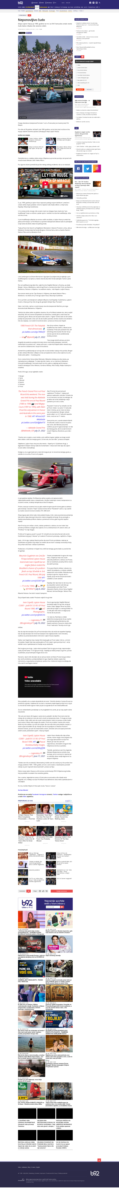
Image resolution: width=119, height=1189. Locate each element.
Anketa (77, 57)
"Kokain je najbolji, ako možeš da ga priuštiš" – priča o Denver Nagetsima (36, 863)
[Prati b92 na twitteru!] (93, 3)
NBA (40, 11)
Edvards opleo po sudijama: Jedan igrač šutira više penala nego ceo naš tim (88, 150)
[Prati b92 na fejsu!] (90, 3)
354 (77, 28)
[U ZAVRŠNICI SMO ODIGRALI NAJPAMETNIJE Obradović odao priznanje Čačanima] (27, 1118)
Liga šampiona (29, 11)
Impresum (42, 1173)
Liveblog (75, 11)
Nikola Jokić (45, 11)
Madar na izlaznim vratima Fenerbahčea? (87, 110)
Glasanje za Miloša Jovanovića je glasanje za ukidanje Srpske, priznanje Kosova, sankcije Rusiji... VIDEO (88, 208)
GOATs (70, 11)
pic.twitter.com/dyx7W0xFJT (33, 331)
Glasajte (80, 89)
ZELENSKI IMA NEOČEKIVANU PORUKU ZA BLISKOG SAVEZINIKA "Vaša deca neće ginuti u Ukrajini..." (46, 1123)
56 (76, 44)
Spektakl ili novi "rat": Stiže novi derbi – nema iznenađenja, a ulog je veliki (64, 872)
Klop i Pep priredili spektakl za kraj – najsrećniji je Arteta (85, 48)
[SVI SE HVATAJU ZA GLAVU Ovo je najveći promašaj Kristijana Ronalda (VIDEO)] (64, 1140)
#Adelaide (41, 419)
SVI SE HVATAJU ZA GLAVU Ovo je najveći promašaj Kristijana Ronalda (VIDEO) (63, 1145)
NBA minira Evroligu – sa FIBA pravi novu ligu (87, 227)
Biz (49, 7)
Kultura (70, 7)
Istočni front (30, 7)
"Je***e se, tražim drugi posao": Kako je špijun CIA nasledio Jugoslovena (36, 880)
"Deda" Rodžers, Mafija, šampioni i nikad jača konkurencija (36, 140)
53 (76, 50)
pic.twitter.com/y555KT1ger (33, 580)
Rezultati (89, 89)
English (68, 2)
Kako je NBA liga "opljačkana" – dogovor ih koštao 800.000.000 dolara (36, 854)
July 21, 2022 (40, 337)
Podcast (35, 2)
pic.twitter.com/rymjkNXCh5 (33, 614)
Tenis (57, 11)
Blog (63, 2)
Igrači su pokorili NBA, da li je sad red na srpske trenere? (64, 863)
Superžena (77, 7)
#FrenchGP (40, 416)
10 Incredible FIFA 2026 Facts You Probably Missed (44, 839)
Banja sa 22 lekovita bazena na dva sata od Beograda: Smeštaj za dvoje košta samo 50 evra (87, 202)
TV (55, 2)
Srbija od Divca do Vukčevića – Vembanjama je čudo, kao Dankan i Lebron (64, 855)
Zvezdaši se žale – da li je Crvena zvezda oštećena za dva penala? (87, 37)
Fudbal (23, 11)
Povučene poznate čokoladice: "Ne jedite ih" (88, 224)
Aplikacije (49, 2)
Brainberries (27, 821)
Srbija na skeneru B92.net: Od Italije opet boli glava (64, 139)
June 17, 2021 (39, 756)
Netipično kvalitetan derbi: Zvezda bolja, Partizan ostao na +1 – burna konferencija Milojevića (87, 24)
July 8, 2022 (40, 588)
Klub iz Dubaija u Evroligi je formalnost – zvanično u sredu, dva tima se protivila (86, 113)
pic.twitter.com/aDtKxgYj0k (34, 748)
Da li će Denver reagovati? (64, 878)
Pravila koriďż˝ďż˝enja (51, 1173)
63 (76, 40)
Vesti (19, 11)
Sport (37, 7)
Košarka (36, 11)
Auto (85, 7)
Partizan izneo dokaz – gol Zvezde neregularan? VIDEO (85, 31)
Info (23, 7)
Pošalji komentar (62, 891)
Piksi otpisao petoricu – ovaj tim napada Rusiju (88, 43)
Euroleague (52, 11)
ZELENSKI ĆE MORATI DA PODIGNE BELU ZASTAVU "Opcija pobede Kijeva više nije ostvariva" (45, 1145)
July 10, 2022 (40, 623)
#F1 (33, 416)
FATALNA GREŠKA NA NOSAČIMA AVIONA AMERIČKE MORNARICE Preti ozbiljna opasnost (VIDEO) (64, 1124)
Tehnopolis (91, 7)
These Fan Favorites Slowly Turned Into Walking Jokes (62, 817)
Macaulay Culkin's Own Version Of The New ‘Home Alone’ (63, 839)
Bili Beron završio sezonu (83, 121)
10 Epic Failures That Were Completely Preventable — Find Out (26, 817)
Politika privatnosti (62, 1173)
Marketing (31, 1173)
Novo (19, 7)
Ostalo (81, 11)
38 (29, 15)
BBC (82, 7)
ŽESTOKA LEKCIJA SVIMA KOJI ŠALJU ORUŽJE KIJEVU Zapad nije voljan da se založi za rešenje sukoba (27, 1145)
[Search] (99, 2)
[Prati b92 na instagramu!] (96, 3)
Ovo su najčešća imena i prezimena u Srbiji (87, 213)
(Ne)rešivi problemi (34, 870)
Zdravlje (57, 7)
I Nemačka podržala (81, 198)
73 (76, 34)
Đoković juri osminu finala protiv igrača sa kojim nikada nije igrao (87, 194)
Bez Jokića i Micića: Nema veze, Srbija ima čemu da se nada (64, 148)
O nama (33, 1167)
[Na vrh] (99, 1160)
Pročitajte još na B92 (81, 178)
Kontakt (37, 1173)
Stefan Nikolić (22, 15)
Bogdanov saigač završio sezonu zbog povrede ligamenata (82, 133)
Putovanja (63, 7)
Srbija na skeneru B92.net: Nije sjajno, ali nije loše (36, 147)
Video (42, 2)
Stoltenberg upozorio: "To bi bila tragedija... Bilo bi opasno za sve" (87, 221)
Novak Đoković (63, 11)
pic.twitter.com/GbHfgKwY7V (33, 422)
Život (52, 7)
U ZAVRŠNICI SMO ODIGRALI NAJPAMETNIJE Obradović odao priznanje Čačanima (26, 1123)
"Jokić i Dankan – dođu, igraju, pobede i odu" (88, 146)
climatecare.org (29, 1182)
